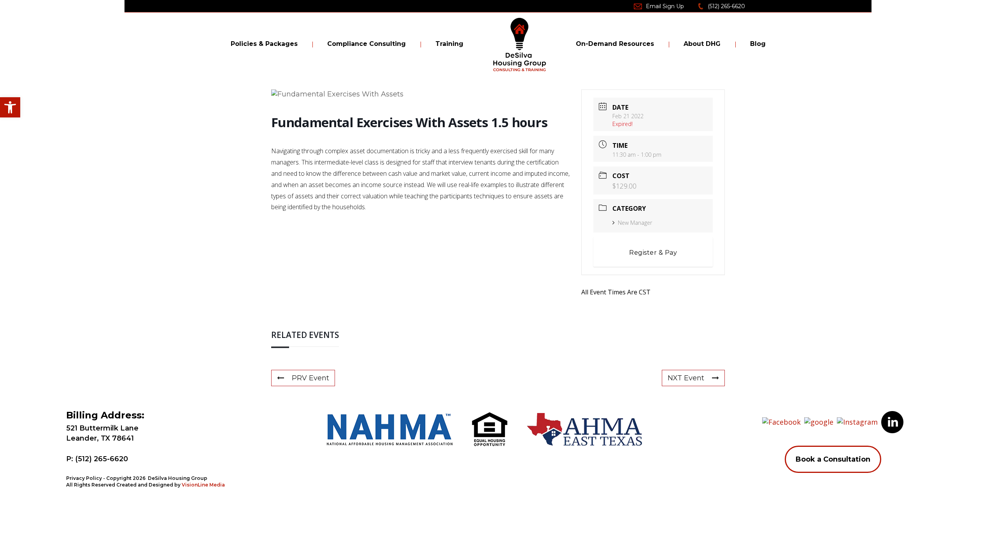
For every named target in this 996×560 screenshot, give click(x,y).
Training (449, 43)
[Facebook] (781, 421)
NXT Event (686, 378)
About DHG (702, 43)
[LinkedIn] (892, 421)
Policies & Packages (264, 43)
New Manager (635, 222)
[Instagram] (857, 421)
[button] (10, 107)
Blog (758, 43)
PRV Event (310, 378)
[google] (818, 421)
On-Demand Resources (615, 43)
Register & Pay (653, 252)
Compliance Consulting (366, 43)
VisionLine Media (203, 485)
